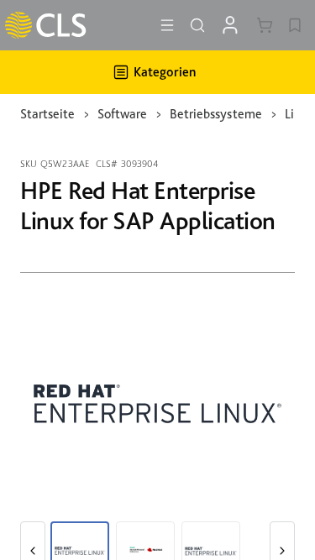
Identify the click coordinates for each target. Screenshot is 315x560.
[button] (167, 25)
